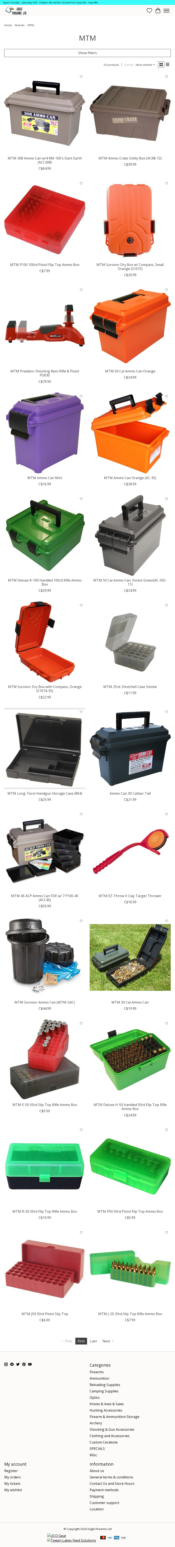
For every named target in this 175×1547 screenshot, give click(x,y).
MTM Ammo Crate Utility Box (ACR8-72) (130, 158)
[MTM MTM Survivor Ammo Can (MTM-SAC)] (44, 957)
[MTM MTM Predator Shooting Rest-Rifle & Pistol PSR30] (44, 326)
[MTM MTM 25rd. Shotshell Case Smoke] (130, 641)
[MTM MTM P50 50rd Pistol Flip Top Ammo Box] (130, 1166)
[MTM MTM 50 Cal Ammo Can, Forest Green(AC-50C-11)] (130, 535)
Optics (95, 1397)
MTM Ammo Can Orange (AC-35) (130, 477)
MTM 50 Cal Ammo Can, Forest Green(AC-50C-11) (130, 582)
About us (97, 1470)
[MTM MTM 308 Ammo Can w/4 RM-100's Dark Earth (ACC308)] (44, 113)
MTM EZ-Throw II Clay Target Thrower (130, 895)
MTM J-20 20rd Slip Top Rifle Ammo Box (130, 1313)
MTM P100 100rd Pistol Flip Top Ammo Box (44, 264)
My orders (12, 1477)
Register (11, 1470)
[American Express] (117, 1538)
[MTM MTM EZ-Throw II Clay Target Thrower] (130, 850)
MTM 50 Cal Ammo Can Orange (130, 371)
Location (97, 1509)
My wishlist (13, 1490)
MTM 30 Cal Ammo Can (130, 1002)
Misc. (94, 1455)
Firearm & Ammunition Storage (114, 1416)
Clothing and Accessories (110, 1436)
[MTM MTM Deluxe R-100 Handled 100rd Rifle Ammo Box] (44, 535)
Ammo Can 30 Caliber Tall (130, 793)
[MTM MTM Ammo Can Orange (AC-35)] (130, 432)
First (81, 1341)
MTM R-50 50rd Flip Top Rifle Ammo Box (44, 1211)
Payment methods (104, 1490)
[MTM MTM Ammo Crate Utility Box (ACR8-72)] (130, 113)
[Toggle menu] (166, 10)
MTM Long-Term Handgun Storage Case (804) (44, 793)
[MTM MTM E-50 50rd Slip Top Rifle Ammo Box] (44, 1059)
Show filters (87, 52)
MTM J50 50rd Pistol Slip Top (45, 1313)
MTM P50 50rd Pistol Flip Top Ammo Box (130, 1211)
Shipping (97, 1496)
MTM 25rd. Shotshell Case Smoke (130, 686)
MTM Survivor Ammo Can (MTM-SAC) (45, 1002)
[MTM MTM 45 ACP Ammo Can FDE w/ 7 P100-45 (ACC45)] (44, 850)
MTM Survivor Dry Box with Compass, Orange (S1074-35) (45, 688)
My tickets (12, 1483)
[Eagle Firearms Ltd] (16, 10)
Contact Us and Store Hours (112, 1483)
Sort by (129, 65)
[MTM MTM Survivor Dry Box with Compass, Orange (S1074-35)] (44, 641)
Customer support (104, 1502)
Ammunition (99, 1378)
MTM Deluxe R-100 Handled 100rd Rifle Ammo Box (45, 582)
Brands (20, 25)
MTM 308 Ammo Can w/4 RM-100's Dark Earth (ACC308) (45, 160)
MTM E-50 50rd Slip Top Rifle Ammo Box (44, 1104)
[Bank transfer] (123, 1538)
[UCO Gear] (56, 1535)
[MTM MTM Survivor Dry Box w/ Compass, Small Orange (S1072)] (130, 219)
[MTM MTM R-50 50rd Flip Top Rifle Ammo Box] (44, 1166)
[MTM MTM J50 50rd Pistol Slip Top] (44, 1268)
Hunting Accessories (106, 1410)
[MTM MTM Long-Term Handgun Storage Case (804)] (44, 748)
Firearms (97, 1372)
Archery (96, 1423)
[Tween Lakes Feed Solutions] (71, 1540)
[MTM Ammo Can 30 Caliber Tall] (130, 748)
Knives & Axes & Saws (107, 1404)
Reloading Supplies (105, 1384)
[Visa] (110, 1538)
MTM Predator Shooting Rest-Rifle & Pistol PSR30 (44, 373)
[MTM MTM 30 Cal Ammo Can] (130, 957)
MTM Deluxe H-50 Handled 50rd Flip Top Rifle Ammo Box (130, 1106)
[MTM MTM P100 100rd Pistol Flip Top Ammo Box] (44, 219)
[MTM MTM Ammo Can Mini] (44, 432)
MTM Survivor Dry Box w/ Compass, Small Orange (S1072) (130, 266)
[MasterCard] (103, 1538)
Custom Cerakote (104, 1442)
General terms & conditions (111, 1477)
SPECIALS (97, 1448)
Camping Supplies (104, 1391)
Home (8, 25)
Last (93, 1341)
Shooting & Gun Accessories (112, 1429)
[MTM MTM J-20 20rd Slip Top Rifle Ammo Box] (130, 1268)
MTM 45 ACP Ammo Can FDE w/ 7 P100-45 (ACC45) (44, 897)
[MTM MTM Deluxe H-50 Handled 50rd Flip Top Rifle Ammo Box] (130, 1059)
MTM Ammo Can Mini (44, 477)
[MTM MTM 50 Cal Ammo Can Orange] (130, 326)
